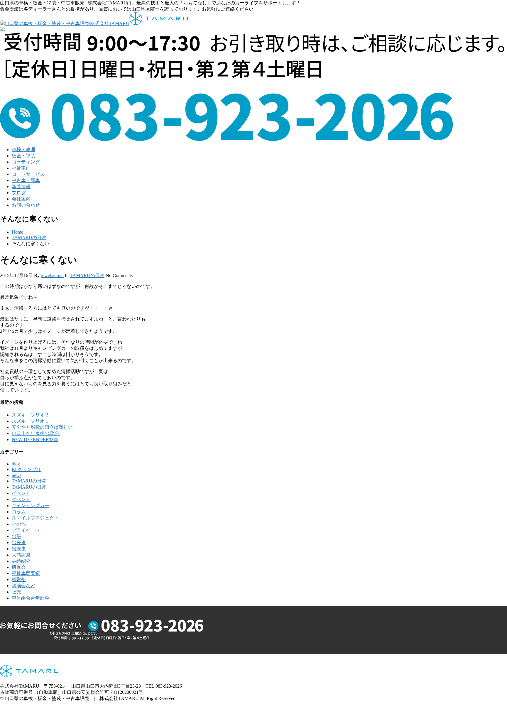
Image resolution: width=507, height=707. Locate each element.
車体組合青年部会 (30, 597)
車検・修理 (23, 149)
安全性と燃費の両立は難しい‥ (44, 427)
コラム (19, 511)
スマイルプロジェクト (35, 517)
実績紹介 (21, 560)
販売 (16, 591)
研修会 (19, 567)
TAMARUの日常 (29, 237)
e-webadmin (52, 275)
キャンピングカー (30, 505)
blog (16, 463)
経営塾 (19, 579)
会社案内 (21, 198)
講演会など (23, 585)
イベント (21, 493)
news (16, 475)
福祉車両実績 (26, 573)
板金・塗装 (23, 155)
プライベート (26, 530)
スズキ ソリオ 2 (30, 414)
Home (17, 232)
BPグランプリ (26, 469)
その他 (19, 524)
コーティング (26, 161)
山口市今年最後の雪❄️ (36, 433)
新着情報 (21, 186)
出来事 (19, 542)
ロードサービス (28, 174)
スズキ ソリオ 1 (30, 421)
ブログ (19, 192)
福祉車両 (21, 168)
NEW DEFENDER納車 (35, 439)
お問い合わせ (26, 205)
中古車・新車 (26, 180)
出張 (16, 536)
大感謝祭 (21, 554)
